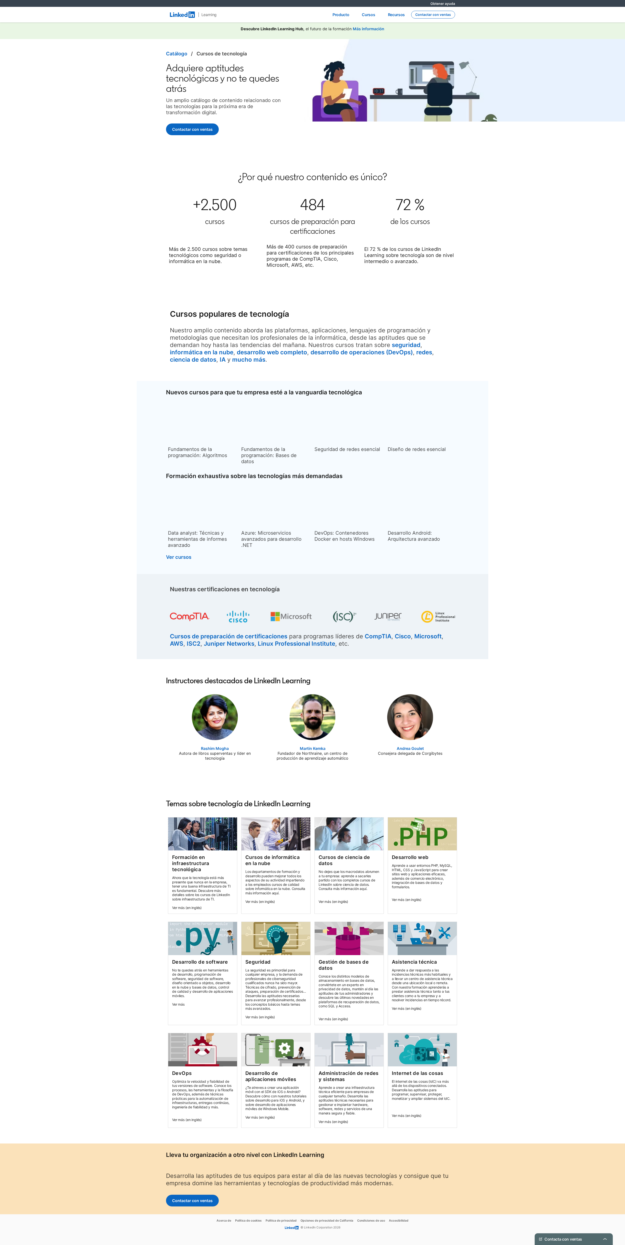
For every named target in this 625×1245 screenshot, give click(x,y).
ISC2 (193, 643)
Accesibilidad (398, 1220)
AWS (176, 643)
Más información (368, 28)
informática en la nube (201, 352)
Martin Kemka (312, 748)
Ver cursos (178, 557)
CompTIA (378, 636)
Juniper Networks (229, 643)
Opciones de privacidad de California (327, 1220)
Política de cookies (248, 1220)
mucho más (248, 359)
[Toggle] (605, 1221)
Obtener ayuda (442, 3)
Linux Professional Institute (296, 643)
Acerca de (224, 1220)
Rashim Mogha (215, 748)
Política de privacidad (281, 1220)
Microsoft (428, 636)
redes (424, 352)
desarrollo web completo (272, 352)
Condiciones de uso (371, 1220)
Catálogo (176, 54)
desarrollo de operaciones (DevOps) (362, 352)
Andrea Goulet (410, 748)
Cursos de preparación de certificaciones (228, 636)
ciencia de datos (193, 359)
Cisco (403, 636)
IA (223, 359)
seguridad (406, 344)
